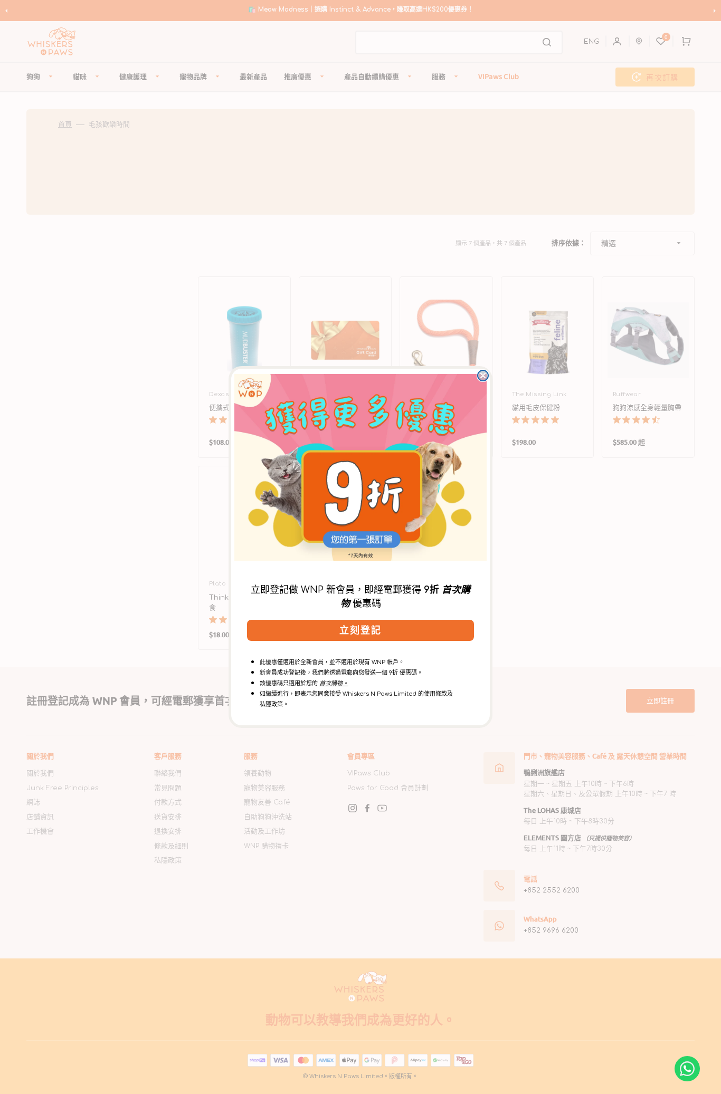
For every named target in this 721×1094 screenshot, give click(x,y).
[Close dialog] (483, 375)
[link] (360, 467)
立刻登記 (360, 630)
